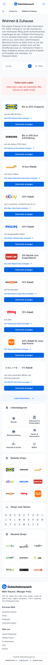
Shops (4, 615)
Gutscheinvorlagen (9, 623)
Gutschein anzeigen (24, 124)
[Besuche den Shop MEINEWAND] (24, 558)
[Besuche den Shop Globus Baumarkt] (38, 469)
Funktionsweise (8, 641)
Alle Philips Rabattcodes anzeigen (17, 238)
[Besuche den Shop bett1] (38, 481)
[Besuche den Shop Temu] (38, 493)
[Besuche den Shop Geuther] (24, 546)
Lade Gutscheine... (22, 398)
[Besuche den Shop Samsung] (24, 469)
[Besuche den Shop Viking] (24, 493)
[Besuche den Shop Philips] (24, 481)
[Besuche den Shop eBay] (10, 481)
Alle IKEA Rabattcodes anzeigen (16, 118)
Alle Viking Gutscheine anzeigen (16, 324)
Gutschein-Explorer (9, 612)
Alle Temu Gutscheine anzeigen (16, 349)
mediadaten (10, 660)
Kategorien (6, 619)
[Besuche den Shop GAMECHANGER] (24, 570)
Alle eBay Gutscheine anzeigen (16, 208)
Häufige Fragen (8, 638)
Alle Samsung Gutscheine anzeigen (18, 148)
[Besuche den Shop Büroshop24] (10, 493)
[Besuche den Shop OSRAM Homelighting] (38, 570)
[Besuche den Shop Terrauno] (10, 570)
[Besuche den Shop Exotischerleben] (38, 546)
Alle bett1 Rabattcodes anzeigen (16, 264)
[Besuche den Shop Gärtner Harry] (10, 546)
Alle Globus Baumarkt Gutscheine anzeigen (21, 178)
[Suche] (44, 4)
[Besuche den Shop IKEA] (10, 469)
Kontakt (5, 649)
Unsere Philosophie (9, 634)
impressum (23, 660)
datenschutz (38, 660)
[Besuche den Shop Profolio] (38, 558)
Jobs (4, 645)
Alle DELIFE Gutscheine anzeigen (17, 382)
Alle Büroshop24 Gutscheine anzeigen (19, 294)
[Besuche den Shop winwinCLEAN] (10, 558)
